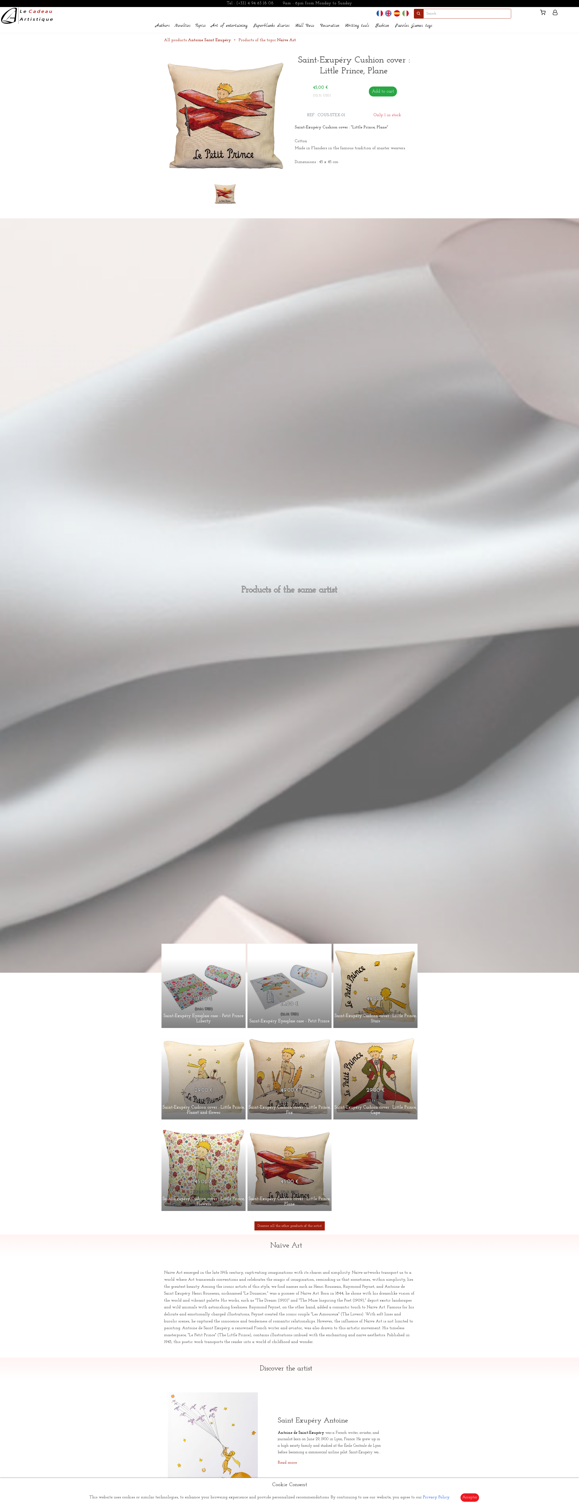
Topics (200, 26)
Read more (287, 1463)
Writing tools (357, 26)
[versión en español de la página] (397, 13)
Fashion (382, 26)
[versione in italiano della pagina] (405, 13)
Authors (162, 26)
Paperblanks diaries (272, 26)
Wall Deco (305, 26)
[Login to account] (555, 13)
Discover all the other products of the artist (290, 1226)
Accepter (469, 1497)
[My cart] (544, 13)
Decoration (329, 26)
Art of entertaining (229, 26)
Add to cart (383, 91)
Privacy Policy (436, 1497)
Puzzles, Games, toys (413, 26)
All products (197, 40)
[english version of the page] (388, 13)
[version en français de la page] (380, 13)
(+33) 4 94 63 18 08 (255, 3)
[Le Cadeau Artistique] (27, 15)
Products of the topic (267, 40)
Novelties (182, 26)
